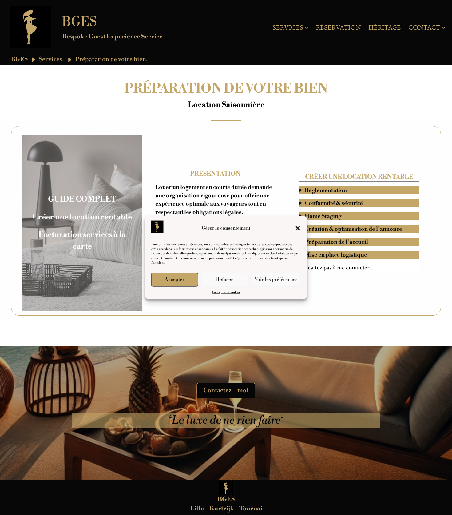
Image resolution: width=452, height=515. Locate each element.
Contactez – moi (226, 390)
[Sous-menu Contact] (444, 27)
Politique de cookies (226, 292)
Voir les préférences (276, 279)
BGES (79, 22)
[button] (298, 228)
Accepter (174, 279)
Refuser (224, 279)
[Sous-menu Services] (306, 27)
